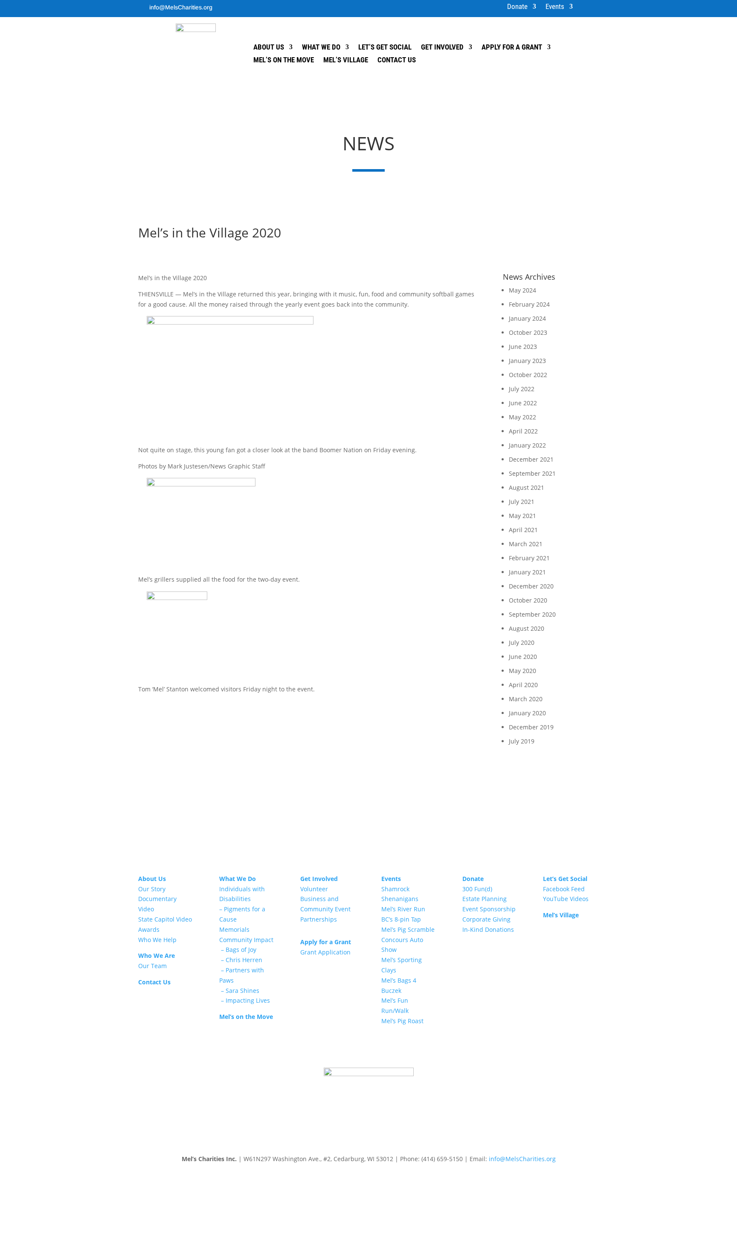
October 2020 (528, 600)
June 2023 (523, 346)
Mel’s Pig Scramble (408, 929)
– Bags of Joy (237, 949)
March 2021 (526, 544)
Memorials (234, 929)
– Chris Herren (240, 960)
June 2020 (523, 657)
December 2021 (531, 459)
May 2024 (522, 290)
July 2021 (521, 502)
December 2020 (531, 586)
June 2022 (523, 403)
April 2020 (523, 685)
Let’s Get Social (565, 879)
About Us (152, 879)
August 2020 (526, 628)
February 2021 (529, 558)
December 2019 (531, 727)
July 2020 (521, 642)
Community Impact (246, 940)
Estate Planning (484, 899)
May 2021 (522, 516)
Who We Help (157, 940)
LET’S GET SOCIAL (385, 47)
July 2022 (521, 389)
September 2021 (532, 473)
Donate (517, 7)
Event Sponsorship (489, 909)
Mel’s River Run (403, 909)
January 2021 (527, 572)
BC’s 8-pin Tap (401, 919)
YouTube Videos (566, 899)
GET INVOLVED (442, 47)
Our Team (152, 966)
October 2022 (528, 375)
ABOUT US (268, 47)
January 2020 (527, 713)
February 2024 (529, 304)
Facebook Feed (564, 889)
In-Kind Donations (488, 929)
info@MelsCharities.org (180, 7)
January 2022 (527, 445)
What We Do (237, 879)
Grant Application (325, 952)
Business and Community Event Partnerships (325, 909)
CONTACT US (396, 60)
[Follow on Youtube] (250, 7)
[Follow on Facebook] (216, 7)
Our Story (151, 889)
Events (554, 7)
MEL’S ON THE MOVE (283, 60)
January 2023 (527, 361)
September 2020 (532, 614)
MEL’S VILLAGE (345, 60)
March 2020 (526, 699)
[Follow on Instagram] (233, 7)
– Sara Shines (239, 990)
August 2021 (526, 487)
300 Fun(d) (477, 889)
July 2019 (521, 741)
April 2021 (523, 530)
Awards (149, 929)
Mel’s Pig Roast (402, 1021)
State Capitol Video (165, 919)
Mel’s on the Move (246, 1017)
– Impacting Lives (244, 1000)
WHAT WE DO (321, 47)
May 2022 (522, 417)
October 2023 (528, 332)
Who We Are (156, 955)
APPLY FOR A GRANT (512, 47)
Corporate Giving (486, 919)
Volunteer (314, 889)
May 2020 (522, 671)
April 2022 (523, 431)
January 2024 (527, 318)
